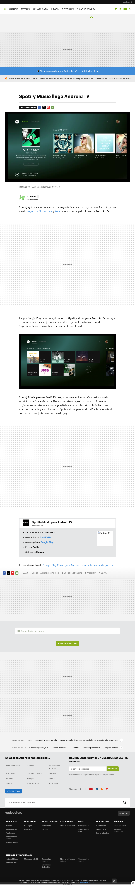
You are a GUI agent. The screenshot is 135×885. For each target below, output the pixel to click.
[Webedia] (129, 2)
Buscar (124, 802)
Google (30, 778)
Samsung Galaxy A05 (92, 747)
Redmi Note (64, 78)
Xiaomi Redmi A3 (60, 747)
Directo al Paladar (67, 825)
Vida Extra (28, 829)
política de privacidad (105, 774)
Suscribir (112, 768)
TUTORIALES (68, 9)
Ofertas (9, 783)
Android (41, 78)
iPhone (119, 78)
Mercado (52, 773)
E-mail (52, 107)
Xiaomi (51, 778)
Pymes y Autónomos (119, 830)
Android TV (91, 572)
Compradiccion (102, 833)
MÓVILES (25, 9)
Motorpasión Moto (83, 830)
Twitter (129, 9)
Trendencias (101, 825)
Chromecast (99, 78)
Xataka (9, 825)
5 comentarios (29, 107)
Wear (58, 211)
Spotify (104, 572)
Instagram (120, 9)
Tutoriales (10, 773)
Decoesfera (101, 829)
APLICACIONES (40, 9)
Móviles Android (13, 765)
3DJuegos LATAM (31, 859)
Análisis (30, 765)
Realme (87, 78)
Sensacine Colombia (46, 865)
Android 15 (74, 747)
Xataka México (12, 859)
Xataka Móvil (11, 829)
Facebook (39, 107)
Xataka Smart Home (11, 837)
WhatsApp (30, 78)
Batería (129, 78)
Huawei (9, 778)
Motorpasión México (83, 860)
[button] (33, 196)
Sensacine (46, 825)
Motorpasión (83, 825)
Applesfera (10, 833)
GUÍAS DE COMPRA (86, 9)
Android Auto (33, 783)
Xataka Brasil (11, 862)
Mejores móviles (111, 747)
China (110, 78)
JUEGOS (55, 9)
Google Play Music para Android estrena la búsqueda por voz (78, 565)
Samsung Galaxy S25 (40, 747)
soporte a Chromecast (40, 211)
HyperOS (52, 78)
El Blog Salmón (120, 825)
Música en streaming (73, 572)
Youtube (125, 9)
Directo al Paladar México (67, 860)
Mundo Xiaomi (12, 842)
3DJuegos (28, 825)
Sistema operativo (35, 773)
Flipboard (115, 9)
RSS (101, 789)
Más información (87, 882)
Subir (121, 813)
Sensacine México (46, 860)
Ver (69, 643)
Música (35, 572)
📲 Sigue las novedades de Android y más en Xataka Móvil (66, 71)
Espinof (45, 829)
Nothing (76, 78)
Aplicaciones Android (49, 572)
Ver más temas (13, 791)
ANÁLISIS (13, 9)
